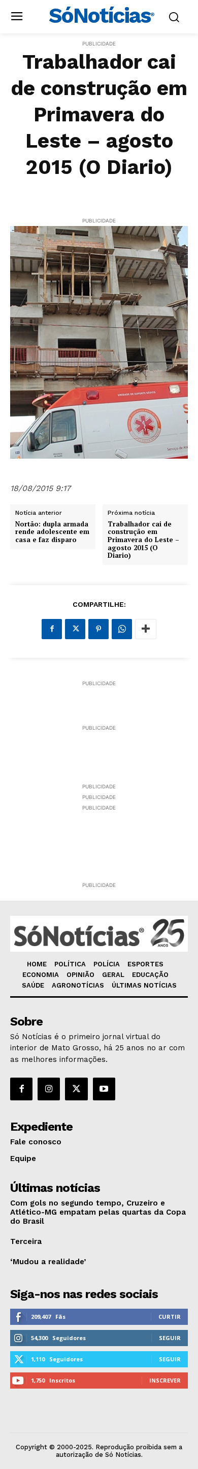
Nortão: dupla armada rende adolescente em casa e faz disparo (52, 532)
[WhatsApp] (122, 629)
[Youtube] (104, 1089)
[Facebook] (52, 629)
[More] (145, 629)
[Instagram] (49, 1089)
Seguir (170, 1338)
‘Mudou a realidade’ (48, 1261)
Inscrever (165, 1380)
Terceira (26, 1241)
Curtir (169, 1316)
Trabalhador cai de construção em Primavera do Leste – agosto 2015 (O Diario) (143, 540)
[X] (75, 629)
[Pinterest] (98, 629)
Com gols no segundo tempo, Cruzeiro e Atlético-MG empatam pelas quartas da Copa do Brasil (98, 1212)
